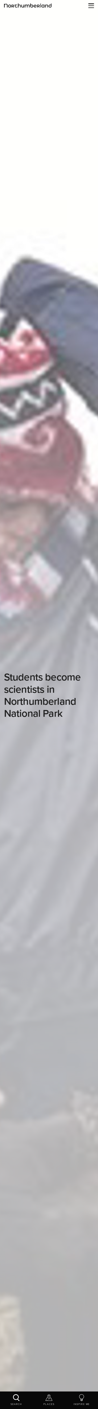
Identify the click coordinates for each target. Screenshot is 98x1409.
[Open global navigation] (90, 6)
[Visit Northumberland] (28, 6)
